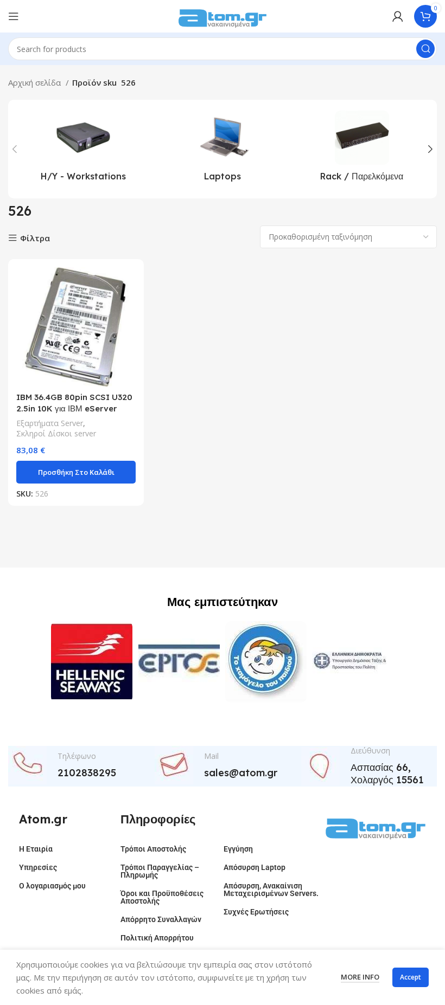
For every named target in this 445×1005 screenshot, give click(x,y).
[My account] (398, 16)
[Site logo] (222, 15)
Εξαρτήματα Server (49, 423)
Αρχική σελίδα (35, 82)
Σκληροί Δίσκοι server (56, 433)
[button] (76, 472)
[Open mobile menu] (13, 16)
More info (360, 977)
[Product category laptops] (222, 149)
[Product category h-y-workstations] (83, 149)
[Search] (425, 49)
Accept (410, 977)
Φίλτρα (35, 238)
